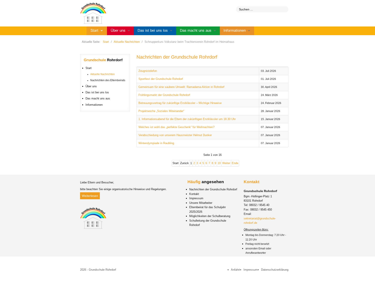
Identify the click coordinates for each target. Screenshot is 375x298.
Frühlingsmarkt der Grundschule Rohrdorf (164, 95)
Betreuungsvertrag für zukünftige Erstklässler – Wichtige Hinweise (180, 103)
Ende (235, 163)
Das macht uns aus (195, 30)
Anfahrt (235, 269)
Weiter (226, 163)
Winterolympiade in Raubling (156, 143)
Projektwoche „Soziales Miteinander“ (161, 111)
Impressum (250, 269)
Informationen (235, 30)
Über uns (118, 30)
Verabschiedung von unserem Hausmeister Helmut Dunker (175, 135)
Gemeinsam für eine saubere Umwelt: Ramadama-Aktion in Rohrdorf (181, 87)
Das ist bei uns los (153, 30)
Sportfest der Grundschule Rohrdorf (160, 79)
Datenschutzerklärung (274, 269)
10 (219, 163)
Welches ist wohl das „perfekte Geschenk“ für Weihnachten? (176, 127)
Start (94, 30)
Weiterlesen (90, 196)
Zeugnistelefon (147, 70)
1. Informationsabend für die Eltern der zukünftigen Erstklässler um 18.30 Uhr (187, 119)
